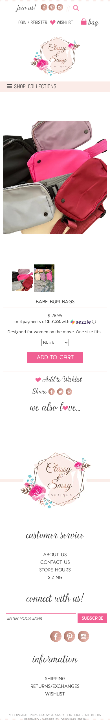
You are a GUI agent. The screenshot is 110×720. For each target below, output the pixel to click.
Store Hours (55, 570)
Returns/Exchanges (55, 686)
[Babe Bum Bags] (22, 279)
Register (38, 22)
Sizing (55, 577)
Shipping (55, 678)
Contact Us (55, 562)
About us (55, 554)
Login (21, 22)
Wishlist (65, 22)
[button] (55, 321)
